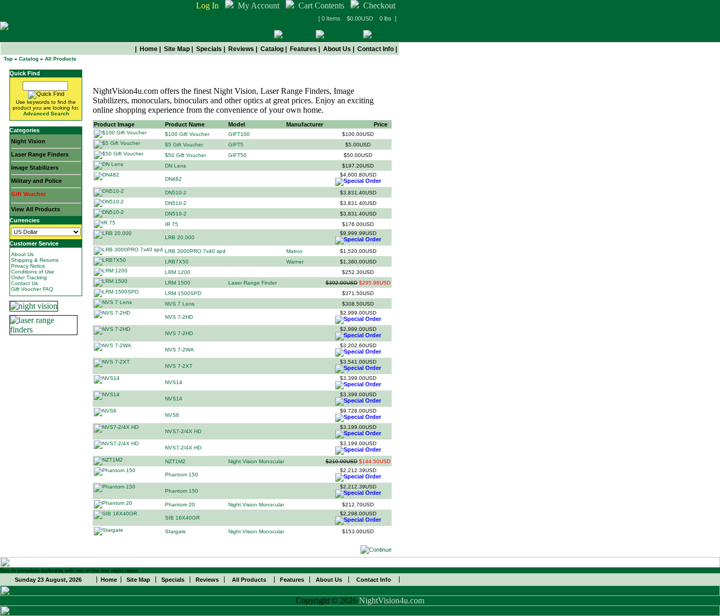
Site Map (177, 49)
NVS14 (173, 382)
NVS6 (172, 415)
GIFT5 (236, 145)
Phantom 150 (181, 474)
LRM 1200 (177, 272)
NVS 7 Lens (179, 304)
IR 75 (171, 224)
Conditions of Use (32, 272)
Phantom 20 (180, 504)
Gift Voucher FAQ (32, 289)
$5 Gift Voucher (184, 145)
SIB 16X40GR (182, 518)
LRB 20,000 (179, 237)
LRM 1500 (177, 283)
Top (8, 59)
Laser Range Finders (40, 154)
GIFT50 (237, 155)
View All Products (35, 209)
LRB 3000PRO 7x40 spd (195, 251)
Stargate (175, 531)
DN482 (173, 179)
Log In (207, 5)
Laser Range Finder (252, 283)
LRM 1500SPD (183, 293)
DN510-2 (176, 192)
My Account (258, 5)
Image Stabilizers (35, 167)
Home (149, 49)
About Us (337, 49)
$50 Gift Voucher (185, 155)
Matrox (294, 251)
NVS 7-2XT (178, 366)
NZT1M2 (175, 461)
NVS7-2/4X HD (183, 431)
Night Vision (28, 141)
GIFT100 (239, 134)
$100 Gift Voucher (187, 134)
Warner (295, 262)
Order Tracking (29, 277)
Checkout (379, 5)
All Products (60, 59)
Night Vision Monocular (256, 461)
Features (303, 49)
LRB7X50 (177, 262)
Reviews (241, 49)
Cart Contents (321, 5)
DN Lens (175, 166)
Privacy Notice (28, 266)
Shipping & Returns (35, 260)
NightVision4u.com (391, 600)
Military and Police (36, 181)
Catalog (272, 49)
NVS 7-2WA (179, 350)
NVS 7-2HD (179, 317)
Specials (209, 49)
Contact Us (24, 283)
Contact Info (375, 49)
